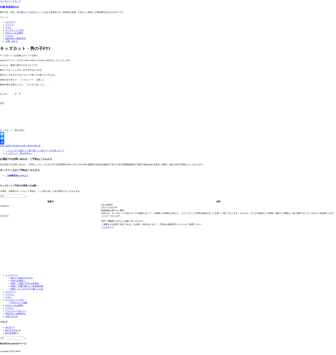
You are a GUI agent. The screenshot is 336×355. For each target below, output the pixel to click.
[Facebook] (168, 138)
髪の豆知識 (10, 333)
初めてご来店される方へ (22, 278)
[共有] (168, 142)
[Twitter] (168, 134)
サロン (8, 27)
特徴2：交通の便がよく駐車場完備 (26, 286)
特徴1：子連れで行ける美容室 (24, 283)
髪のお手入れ (11, 330)
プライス (9, 25)
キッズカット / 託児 (14, 30)
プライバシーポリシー (15, 311)
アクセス (9, 36)
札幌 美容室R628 (9, 7)
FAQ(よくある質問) (14, 33)
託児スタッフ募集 (18, 303)
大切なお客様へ (17, 281)
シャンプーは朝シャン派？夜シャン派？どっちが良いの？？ (35, 150)
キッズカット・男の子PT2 (18, 153)
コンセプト (10, 22)
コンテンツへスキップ (10, 1)
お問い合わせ (11, 41)
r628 (2, 146)
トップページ (11, 275)
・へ (16, 175)
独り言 (37, 146)
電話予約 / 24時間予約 (15, 38)
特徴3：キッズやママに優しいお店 (26, 289)
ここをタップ (107, 227)
